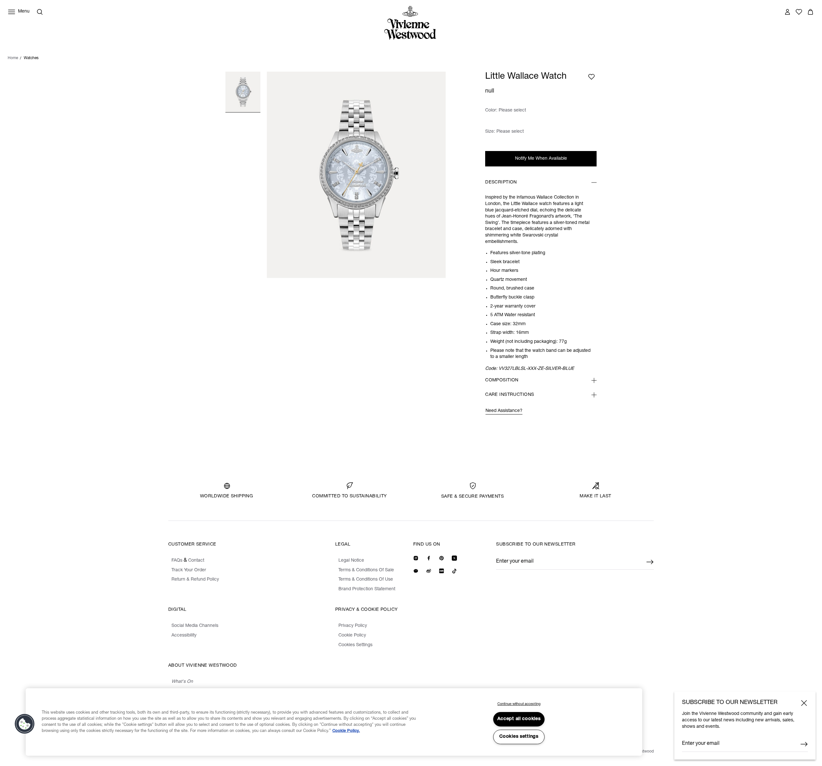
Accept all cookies (519, 719)
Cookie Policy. (346, 731)
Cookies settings (518, 737)
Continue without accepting (518, 704)
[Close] (804, 703)
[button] (24, 724)
